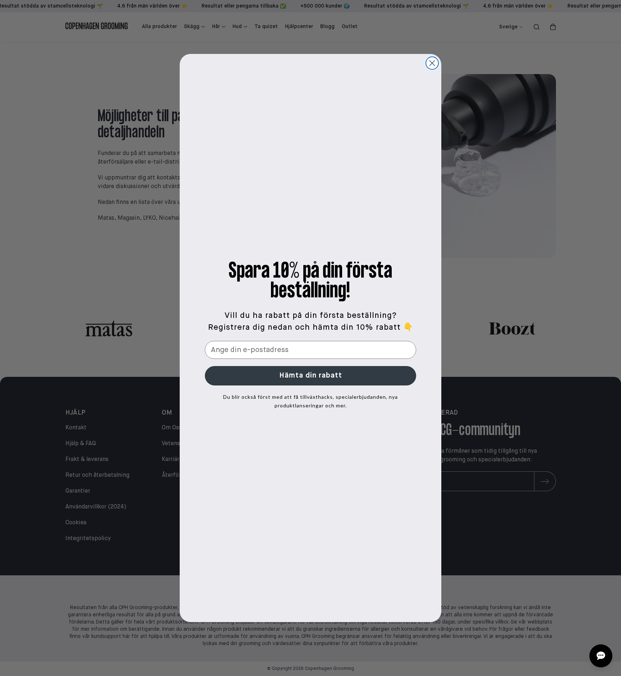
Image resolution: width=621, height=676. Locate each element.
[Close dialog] (432, 63)
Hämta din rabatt (310, 375)
